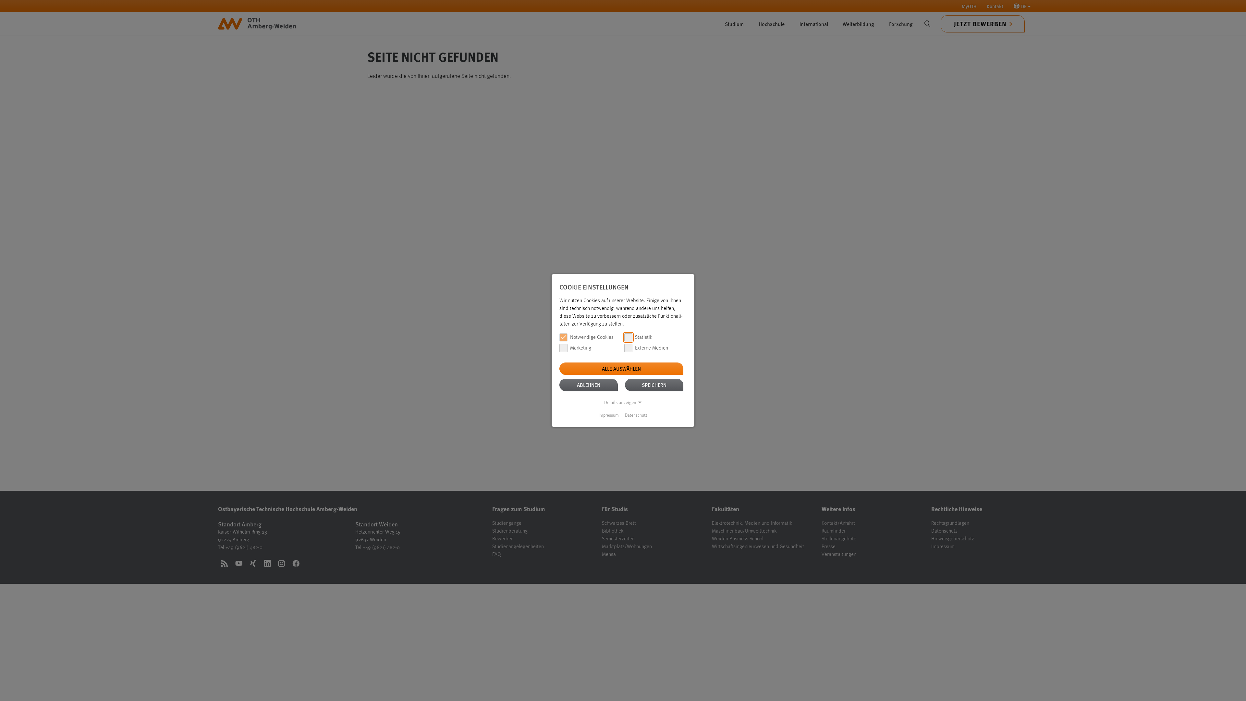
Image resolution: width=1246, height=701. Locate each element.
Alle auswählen (621, 368)
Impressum (609, 415)
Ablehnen (588, 384)
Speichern (654, 384)
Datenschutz (636, 415)
